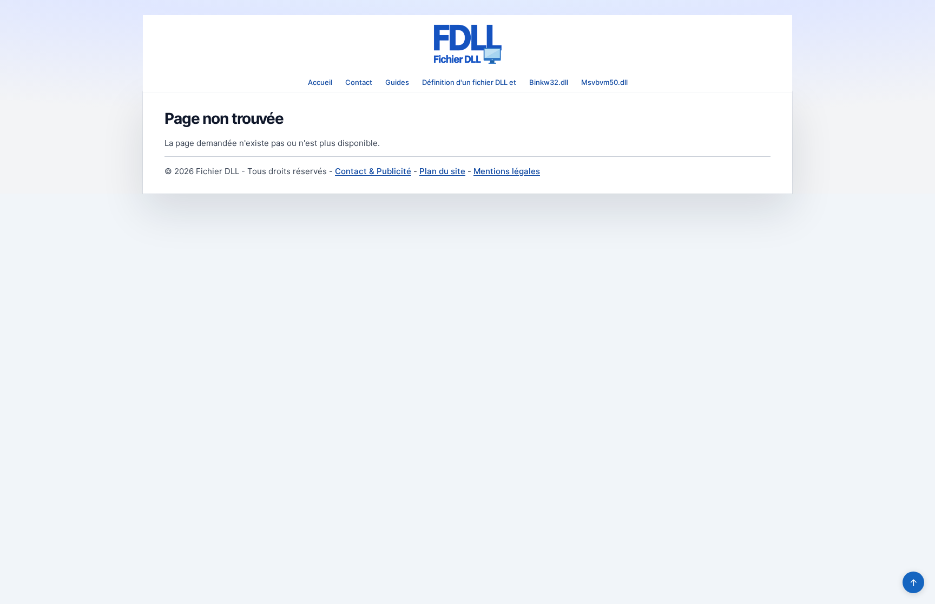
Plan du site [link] (442, 171)
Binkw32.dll (548, 82)
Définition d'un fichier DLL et (469, 82)
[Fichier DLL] (467, 44)
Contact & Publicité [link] (373, 171)
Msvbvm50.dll (604, 82)
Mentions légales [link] (506, 171)
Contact (358, 82)
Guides (397, 82)
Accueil (320, 82)
